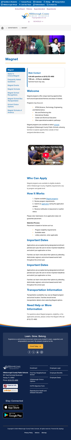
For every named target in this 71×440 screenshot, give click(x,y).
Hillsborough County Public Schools (2, 27)
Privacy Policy (28, 433)
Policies (29, 9)
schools (56, 125)
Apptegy (61, 429)
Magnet (24, 28)
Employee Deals (55, 377)
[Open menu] (28, 21)
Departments (51, 9)
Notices (37, 433)
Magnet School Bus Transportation (15, 100)
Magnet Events (13, 85)
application (45, 204)
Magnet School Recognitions (13, 94)
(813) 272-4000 (13, 380)
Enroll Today (34, 346)
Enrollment (33, 368)
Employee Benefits (56, 373)
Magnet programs (52, 199)
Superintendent (39, 9)
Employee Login (55, 368)
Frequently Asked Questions (14, 80)
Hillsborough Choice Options (37, 380)
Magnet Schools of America (15, 111)
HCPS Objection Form (37, 386)
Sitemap (44, 433)
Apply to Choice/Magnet (13, 75)
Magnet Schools (14, 89)
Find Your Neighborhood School (38, 374)
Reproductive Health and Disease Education (38, 391)
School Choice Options (13, 105)
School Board (20, 9)
